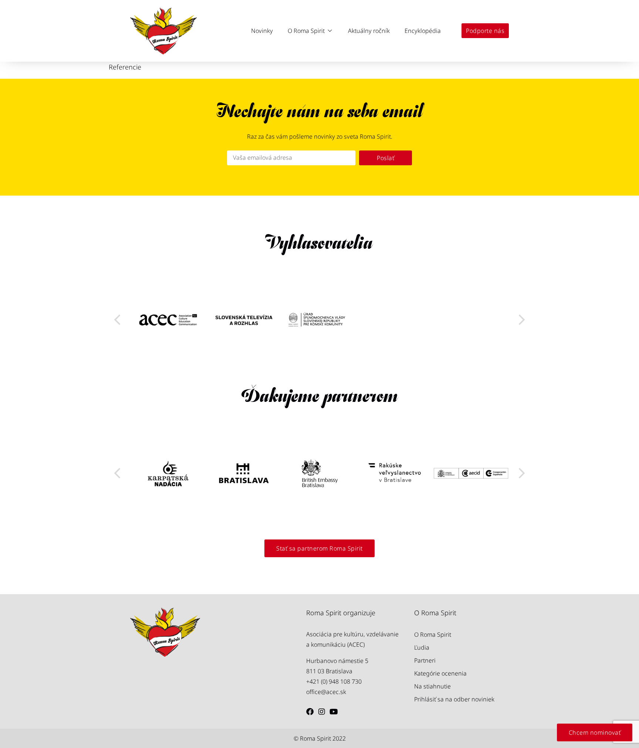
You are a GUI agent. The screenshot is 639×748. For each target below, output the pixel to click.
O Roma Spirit (432, 634)
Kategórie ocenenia (440, 673)
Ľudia (421, 647)
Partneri (425, 660)
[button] (310, 30)
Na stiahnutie (432, 686)
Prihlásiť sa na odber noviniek (454, 699)
